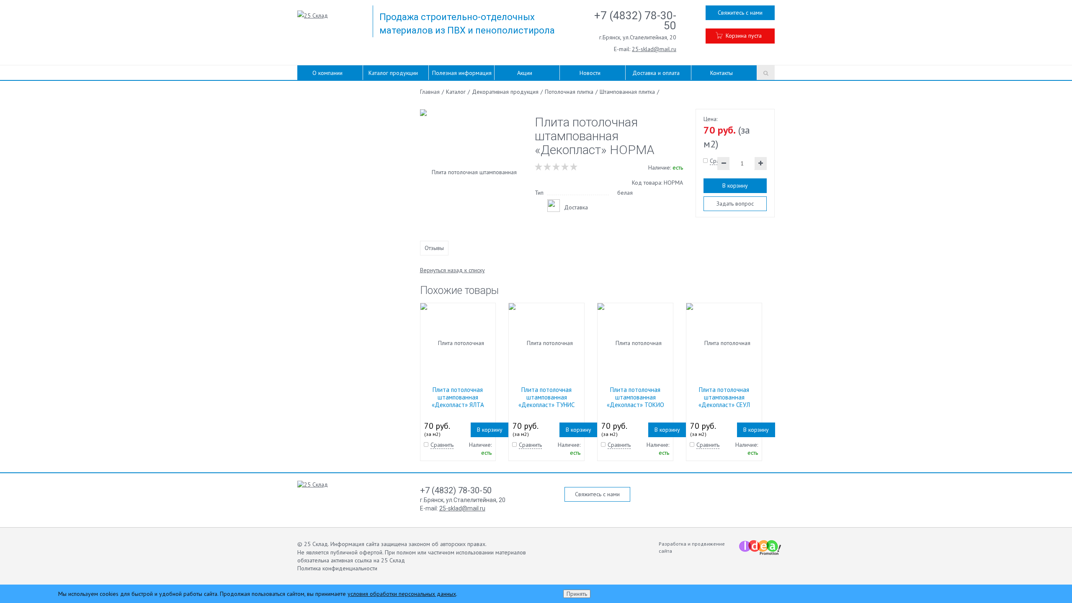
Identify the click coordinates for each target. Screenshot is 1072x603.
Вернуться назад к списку (452, 270)
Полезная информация (462, 73)
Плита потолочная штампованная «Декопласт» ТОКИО (635, 397)
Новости (590, 73)
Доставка (576, 207)
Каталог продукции (393, 73)
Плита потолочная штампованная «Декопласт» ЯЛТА (458, 397)
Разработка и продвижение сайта (692, 547)
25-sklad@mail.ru (654, 49)
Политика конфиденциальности (337, 568)
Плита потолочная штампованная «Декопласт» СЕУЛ (724, 397)
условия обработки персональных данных (402, 594)
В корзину (735, 185)
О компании (327, 73)
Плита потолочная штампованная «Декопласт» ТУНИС (546, 397)
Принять (577, 594)
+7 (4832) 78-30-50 (635, 20)
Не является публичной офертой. (340, 552)
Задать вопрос (735, 203)
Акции (524, 73)
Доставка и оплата (656, 73)
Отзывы (434, 248)
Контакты (721, 73)
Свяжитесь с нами (740, 12)
